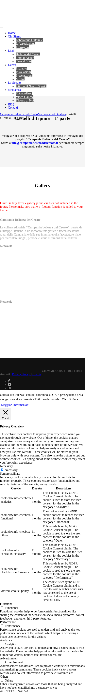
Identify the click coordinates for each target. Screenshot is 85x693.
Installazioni (23, 72)
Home (12, 33)
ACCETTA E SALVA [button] (14, 691)
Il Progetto (22, 47)
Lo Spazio (14, 82)
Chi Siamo (14, 36)
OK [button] (64, 399)
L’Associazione (25, 43)
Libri (11, 50)
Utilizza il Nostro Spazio (31, 86)
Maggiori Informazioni (15, 405)
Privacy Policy (21, 374)
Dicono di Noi (25, 100)
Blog (11, 104)
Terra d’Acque (25, 57)
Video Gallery (24, 97)
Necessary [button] (6, 466)
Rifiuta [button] (73, 399)
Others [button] (4, 676)
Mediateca (14, 89)
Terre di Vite (23, 61)
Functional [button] (6, 604)
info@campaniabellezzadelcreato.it (34, 143)
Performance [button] (8, 622)
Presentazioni (24, 75)
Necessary (11, 470)
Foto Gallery (24, 93)
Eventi (12, 65)
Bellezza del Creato (28, 54)
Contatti (13, 107)
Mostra (20, 79)
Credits (36, 374)
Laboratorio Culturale (29, 40)
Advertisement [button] (9, 658)
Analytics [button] (6, 640)
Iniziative (21, 68)
